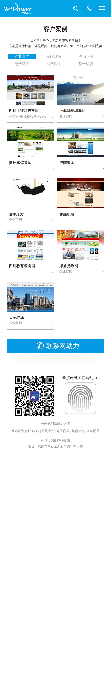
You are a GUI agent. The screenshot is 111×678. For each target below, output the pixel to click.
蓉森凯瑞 (66, 214)
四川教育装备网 (22, 266)
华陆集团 (66, 163)
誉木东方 (16, 214)
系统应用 (47, 431)
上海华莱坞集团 (72, 111)
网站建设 (17, 431)
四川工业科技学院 (24, 111)
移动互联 (32, 431)
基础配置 (93, 431)
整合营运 (78, 431)
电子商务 (63, 431)
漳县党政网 (68, 266)
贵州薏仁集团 (20, 163)
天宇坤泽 (16, 318)
